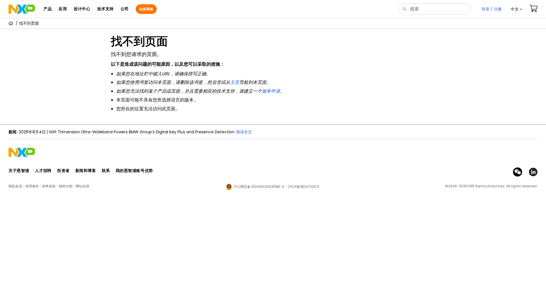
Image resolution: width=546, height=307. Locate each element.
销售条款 (49, 186)
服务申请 (271, 91)
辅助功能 (66, 186)
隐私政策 (15, 186)
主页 (234, 82)
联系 (106, 170)
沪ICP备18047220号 (304, 186)
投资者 (63, 170)
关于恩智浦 (19, 170)
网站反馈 (82, 186)
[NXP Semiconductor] (22, 9)
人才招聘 (43, 170)
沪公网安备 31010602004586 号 (259, 186)
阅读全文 (244, 132)
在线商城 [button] (146, 9)
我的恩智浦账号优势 (134, 170)
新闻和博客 (85, 170)
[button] (516, 9)
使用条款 (32, 186)
